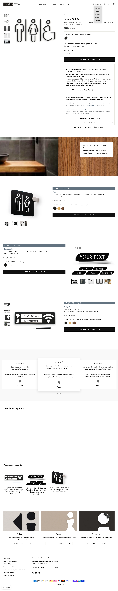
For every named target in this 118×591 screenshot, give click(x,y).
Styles (53, 4)
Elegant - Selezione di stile (59, 543)
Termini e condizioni (9, 567)
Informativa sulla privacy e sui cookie (14, 570)
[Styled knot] (97, 521)
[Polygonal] (21, 521)
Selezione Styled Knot (96, 543)
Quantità (68, 50)
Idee (70, 4)
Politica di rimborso (9, 575)
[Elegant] (59, 521)
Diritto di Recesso (8, 564)
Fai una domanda (89, 122)
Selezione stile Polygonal (21, 543)
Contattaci (6, 558)
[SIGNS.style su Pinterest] (39, 573)
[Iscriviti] (56, 567)
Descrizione (89, 66)
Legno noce (63, 208)
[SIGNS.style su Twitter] (36, 573)
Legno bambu (58, 208)
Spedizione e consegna (89, 118)
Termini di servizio (8, 572)
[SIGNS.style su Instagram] (33, 573)
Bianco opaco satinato (70, 38)
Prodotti (42, 4)
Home (66, 15)
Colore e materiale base (71, 205)
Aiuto (62, 4)
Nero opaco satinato (66, 38)
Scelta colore (77, 34)
